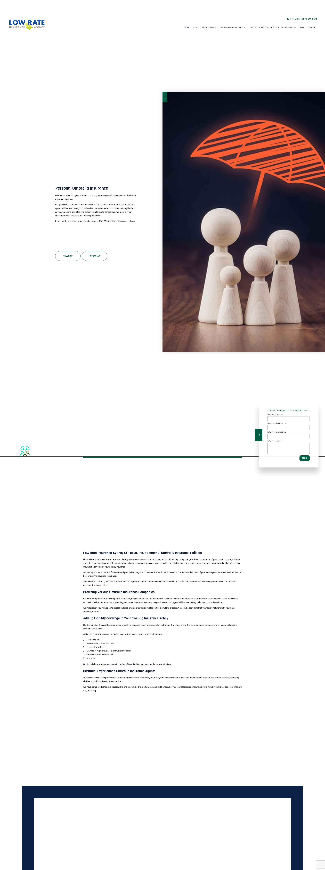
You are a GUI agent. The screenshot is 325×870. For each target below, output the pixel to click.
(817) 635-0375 (309, 19)
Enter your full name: (275, 414)
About (195, 27)
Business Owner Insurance (232, 27)
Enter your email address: (276, 432)
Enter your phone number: (277, 423)
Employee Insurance (258, 27)
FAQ (302, 27)
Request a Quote (209, 27)
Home (186, 27)
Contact (311, 27)
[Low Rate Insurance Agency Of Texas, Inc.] (26, 24)
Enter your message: (274, 441)
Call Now (67, 256)
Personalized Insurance (283, 27)
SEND (304, 458)
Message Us (95, 256)
